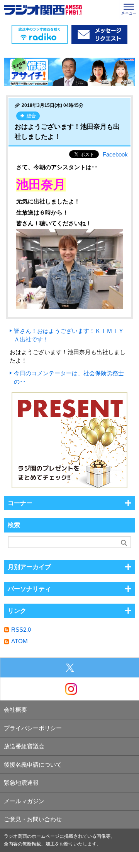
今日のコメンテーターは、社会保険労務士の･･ (69, 377)
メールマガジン (24, 801)
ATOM (19, 641)
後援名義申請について (33, 764)
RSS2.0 (21, 629)
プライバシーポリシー (33, 728)
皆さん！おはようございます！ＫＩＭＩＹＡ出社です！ (69, 335)
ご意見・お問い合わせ (33, 819)
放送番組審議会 (24, 746)
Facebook (115, 154)
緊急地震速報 (21, 782)
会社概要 (15, 709)
